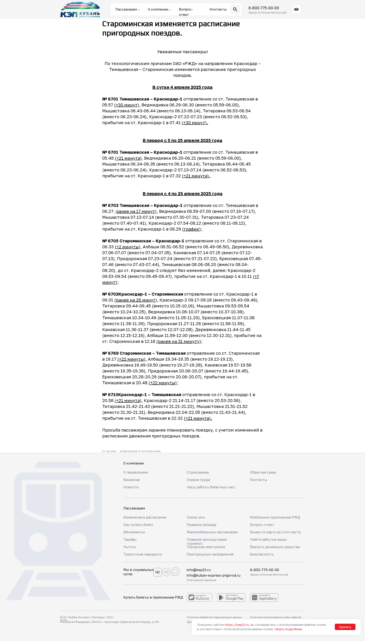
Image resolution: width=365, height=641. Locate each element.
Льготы (129, 547)
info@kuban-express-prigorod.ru (213, 575)
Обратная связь (263, 472)
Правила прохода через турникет (207, 541)
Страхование (198, 472)
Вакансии (131, 480)
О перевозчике (135, 472)
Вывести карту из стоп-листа (275, 532)
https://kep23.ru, (237, 624)
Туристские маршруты (142, 554)
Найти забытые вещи (268, 539)
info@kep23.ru (199, 570)
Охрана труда (198, 480)
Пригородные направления (210, 554)
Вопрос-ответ (262, 525)
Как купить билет (138, 525)
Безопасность (262, 554)
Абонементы (134, 532)
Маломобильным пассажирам (212, 532)
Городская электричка (206, 547)
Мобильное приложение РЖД (275, 517)
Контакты (258, 480)
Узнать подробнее (288, 629)
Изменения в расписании (144, 517)
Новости (130, 487)
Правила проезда (201, 525)
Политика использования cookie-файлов (275, 617)
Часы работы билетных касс (211, 487)
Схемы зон (196, 517)
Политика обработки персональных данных (214, 617)
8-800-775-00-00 (263, 7)
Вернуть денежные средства (275, 547)
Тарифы (130, 539)
